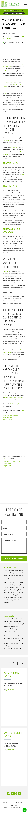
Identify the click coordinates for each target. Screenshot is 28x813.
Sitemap (15, 807)
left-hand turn (14, 147)
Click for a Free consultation (14, 13)
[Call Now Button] (25, 810)
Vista (5, 93)
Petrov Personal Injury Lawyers (13, 397)
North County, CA (15, 404)
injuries (5, 71)
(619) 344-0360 (19, 10)
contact (5, 395)
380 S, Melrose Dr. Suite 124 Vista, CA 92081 (13, 684)
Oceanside (7, 459)
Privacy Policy (8, 807)
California (5, 271)
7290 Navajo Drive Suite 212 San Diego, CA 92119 (13, 745)
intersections (6, 140)
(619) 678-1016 (7, 466)
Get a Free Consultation (14, 558)
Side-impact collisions (9, 82)
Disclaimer (21, 807)
